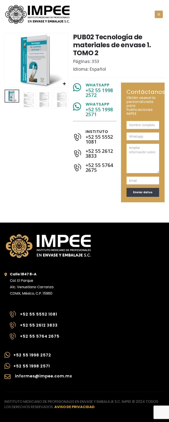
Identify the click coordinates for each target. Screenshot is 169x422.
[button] (159, 14)
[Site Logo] (37, 14)
